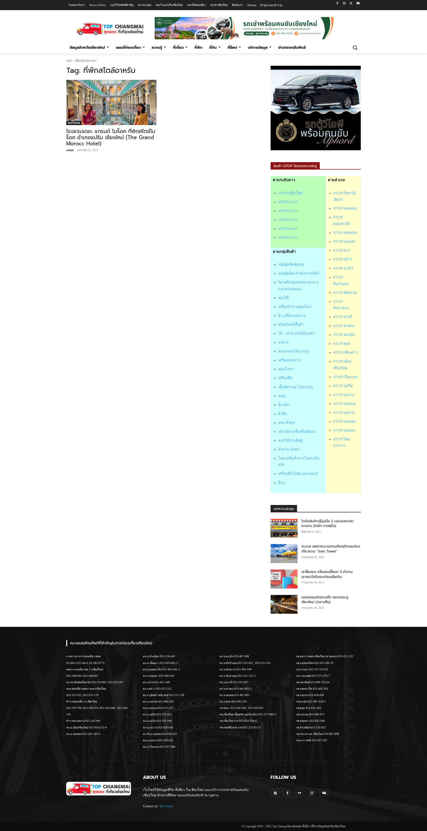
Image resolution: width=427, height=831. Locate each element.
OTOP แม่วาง (343, 395)
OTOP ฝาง (341, 250)
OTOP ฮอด (341, 344)
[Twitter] (351, 3)
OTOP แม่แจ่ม (344, 421)
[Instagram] (344, 3)
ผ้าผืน (282, 414)
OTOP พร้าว (342, 259)
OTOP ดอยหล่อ (345, 233)
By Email (166, 806)
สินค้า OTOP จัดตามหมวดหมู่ (295, 166)
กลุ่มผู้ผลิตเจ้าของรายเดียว (299, 273)
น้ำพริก (283, 405)
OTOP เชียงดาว (345, 352)
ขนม (281, 396)
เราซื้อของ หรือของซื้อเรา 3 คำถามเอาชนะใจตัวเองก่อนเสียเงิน (327, 574)
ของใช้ (283, 298)
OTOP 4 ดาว (288, 229)
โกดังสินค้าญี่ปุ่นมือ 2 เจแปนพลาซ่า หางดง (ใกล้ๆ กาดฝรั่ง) (327, 524)
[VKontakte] (324, 793)
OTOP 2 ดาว (288, 211)
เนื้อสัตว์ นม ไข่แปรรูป (295, 387)
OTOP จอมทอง (345, 208)
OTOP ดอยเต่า (344, 241)
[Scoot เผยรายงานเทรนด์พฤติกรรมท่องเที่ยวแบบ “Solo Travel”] (284, 553)
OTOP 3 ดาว (288, 220)
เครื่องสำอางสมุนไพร (294, 307)
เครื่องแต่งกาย (289, 360)
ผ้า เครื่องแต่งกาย (292, 316)
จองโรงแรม (74, 122)
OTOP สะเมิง (343, 268)
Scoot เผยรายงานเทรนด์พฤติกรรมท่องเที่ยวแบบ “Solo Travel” (330, 549)
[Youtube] (358, 3)
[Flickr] (299, 793)
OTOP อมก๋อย (344, 335)
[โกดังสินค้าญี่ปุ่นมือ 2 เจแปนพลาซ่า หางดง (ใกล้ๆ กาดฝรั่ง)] (284, 528)
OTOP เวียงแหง (345, 377)
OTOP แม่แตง (344, 430)
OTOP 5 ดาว (288, 238)
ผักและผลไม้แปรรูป (293, 351)
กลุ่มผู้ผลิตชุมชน (291, 264)
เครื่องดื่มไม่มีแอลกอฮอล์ (298, 474)
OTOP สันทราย (345, 293)
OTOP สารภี (342, 317)
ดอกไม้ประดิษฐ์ (290, 440)
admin (70, 150)
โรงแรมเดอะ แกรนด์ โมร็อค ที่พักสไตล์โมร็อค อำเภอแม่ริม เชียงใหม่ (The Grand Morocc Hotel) (110, 137)
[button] (355, 47)
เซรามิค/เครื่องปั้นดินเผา (297, 432)
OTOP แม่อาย (344, 413)
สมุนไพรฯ (286, 369)
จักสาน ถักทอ (288, 449)
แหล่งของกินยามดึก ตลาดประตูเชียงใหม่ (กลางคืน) (324, 600)
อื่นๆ (281, 483)
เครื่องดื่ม (285, 378)
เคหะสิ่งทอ (286, 423)
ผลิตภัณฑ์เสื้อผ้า (291, 325)
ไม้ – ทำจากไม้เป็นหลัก (296, 333)
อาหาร (283, 342)
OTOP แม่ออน (344, 404)
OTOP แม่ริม (343, 386)
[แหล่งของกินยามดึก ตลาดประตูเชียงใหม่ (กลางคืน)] (284, 604)
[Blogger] (275, 793)
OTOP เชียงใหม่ (290, 193)
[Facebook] (337, 3)
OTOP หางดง (343, 326)
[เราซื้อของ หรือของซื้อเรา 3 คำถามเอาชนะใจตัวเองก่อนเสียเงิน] (284, 579)
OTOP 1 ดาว (288, 202)
